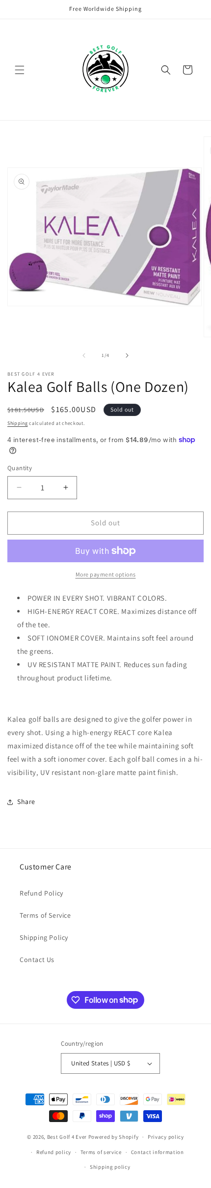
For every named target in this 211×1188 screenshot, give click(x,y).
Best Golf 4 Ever (67, 1136)
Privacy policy (166, 1136)
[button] (19, 70)
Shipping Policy (44, 937)
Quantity (19, 468)
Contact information (157, 1152)
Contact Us (37, 959)
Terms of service (101, 1152)
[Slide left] (84, 355)
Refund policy (53, 1152)
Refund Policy (41, 893)
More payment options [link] (106, 574)
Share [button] (26, 801)
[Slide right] (127, 355)
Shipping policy (110, 1166)
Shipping (17, 423)
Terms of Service (45, 915)
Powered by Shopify (113, 1136)
